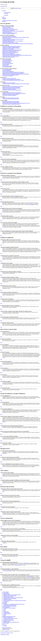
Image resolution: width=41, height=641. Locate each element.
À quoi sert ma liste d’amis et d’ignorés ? (8, 82)
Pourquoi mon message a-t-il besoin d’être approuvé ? (10, 56)
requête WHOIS (30, 576)
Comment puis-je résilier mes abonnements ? (9, 95)
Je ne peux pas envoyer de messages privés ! (9, 78)
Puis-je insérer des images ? (6, 62)
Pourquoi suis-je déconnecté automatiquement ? (9, 32)
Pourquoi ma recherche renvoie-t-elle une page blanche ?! (11, 88)
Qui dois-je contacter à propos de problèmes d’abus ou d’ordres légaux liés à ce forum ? (16, 103)
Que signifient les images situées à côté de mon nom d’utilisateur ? (12, 40)
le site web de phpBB (30, 204)
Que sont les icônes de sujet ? (7, 66)
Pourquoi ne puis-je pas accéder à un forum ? (9, 51)
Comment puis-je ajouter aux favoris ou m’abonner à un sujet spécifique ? (14, 93)
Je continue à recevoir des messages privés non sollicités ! (11, 79)
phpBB (6, 631)
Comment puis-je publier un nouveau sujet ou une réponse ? (11, 46)
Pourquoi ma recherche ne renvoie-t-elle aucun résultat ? (11, 87)
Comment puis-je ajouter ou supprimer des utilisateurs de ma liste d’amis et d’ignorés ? (16, 83)
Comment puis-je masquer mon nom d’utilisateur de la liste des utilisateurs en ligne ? (15, 37)
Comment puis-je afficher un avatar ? (8, 41)
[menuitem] (7, 12)
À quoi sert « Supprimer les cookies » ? (8, 33)
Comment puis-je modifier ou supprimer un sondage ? (10, 50)
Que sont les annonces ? (6, 64)
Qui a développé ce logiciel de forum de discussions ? (10, 101)
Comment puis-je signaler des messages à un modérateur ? (11, 54)
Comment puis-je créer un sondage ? (8, 48)
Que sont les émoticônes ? (6, 61)
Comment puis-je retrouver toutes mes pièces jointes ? (10, 98)
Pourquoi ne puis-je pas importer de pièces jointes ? (10, 52)
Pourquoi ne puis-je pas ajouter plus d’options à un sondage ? (12, 49)
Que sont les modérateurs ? (6, 70)
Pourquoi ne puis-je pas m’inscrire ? (8, 28)
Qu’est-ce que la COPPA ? (6, 27)
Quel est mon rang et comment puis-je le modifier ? (10, 42)
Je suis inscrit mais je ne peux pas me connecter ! (10, 29)
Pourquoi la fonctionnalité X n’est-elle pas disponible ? (11, 102)
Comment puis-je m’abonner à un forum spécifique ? (10, 94)
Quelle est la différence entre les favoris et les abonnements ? (11, 92)
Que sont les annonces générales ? (7, 63)
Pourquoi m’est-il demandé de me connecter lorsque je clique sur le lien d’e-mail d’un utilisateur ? (17, 43)
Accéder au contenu (3, 6)
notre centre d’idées (8, 570)
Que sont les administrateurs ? (7, 69)
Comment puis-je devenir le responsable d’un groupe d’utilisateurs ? (13, 73)
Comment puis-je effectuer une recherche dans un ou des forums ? (12, 86)
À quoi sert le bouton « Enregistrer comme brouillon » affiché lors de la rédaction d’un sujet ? (17, 55)
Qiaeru (12, 632)
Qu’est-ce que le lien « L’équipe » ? (8, 75)
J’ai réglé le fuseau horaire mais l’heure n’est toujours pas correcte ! (13, 39)
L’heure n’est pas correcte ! (6, 38)
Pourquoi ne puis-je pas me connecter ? (8, 30)
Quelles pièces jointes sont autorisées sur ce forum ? (10, 97)
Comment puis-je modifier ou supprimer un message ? (10, 47)
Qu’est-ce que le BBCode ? (6, 59)
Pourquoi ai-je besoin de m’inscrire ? (8, 26)
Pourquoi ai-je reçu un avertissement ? (8, 53)
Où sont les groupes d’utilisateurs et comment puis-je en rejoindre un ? (13, 72)
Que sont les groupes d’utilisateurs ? (8, 71)
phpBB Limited (26, 563)
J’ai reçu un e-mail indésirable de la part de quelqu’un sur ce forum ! (13, 80)
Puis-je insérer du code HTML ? (7, 60)
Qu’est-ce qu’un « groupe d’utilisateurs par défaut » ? (10, 74)
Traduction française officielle (5, 632)
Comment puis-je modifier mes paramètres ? (9, 36)
